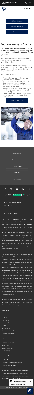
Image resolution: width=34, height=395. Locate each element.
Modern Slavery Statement (10, 360)
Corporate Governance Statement (12, 362)
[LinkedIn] (23, 189)
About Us (4, 315)
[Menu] (30, 3)
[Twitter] (11, 189)
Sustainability (6, 328)
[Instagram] (29, 189)
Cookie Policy (6, 350)
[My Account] (26, 2)
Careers (4, 317)
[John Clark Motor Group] (10, 3)
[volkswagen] (4, 9)
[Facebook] (5, 189)
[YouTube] (17, 189)
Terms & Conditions (8, 342)
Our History (5, 320)
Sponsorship (6, 323)
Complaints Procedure (9, 331)
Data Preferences (7, 348)
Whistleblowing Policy (9, 365)
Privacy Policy (6, 345)
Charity (4, 325)
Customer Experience (8, 333)
